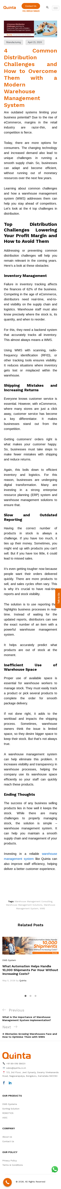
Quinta (22, 980)
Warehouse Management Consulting (33, 901)
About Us (7, 1137)
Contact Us (8, 1141)
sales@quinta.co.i (15, 1068)
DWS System (9, 960)
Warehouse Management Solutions (24, 905)
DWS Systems (9, 1104)
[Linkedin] (10, 1083)
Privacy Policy (9, 1160)
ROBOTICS (7, 1113)
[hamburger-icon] (55, 8)
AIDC (4, 1117)
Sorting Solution (10, 1108)
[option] (30, 959)
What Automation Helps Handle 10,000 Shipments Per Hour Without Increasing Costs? (30, 970)
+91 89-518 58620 (15, 1063)
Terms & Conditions (12, 1165)
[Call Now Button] (7, 1182)
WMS (42, 908)
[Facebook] (4, 1083)
